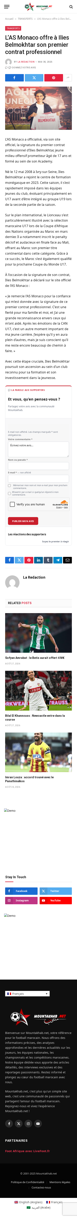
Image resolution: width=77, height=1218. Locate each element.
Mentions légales (59, 1182)
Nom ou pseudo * (18, 459)
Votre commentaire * (20, 439)
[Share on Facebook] (14, 77)
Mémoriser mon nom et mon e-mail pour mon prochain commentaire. (40, 487)
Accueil (9, 19)
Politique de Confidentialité (27, 1182)
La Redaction (26, 62)
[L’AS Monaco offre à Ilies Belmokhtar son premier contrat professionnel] (38, 108)
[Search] (71, 6)
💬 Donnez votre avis (22, 67)
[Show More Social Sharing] (68, 77)
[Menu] (6, 6)
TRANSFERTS (25, 19)
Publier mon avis (23, 521)
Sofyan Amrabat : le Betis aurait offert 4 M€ (34, 657)
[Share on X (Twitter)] (34, 77)
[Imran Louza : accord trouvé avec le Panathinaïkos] (38, 752)
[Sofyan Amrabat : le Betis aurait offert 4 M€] (38, 633)
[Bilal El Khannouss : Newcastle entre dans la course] (38, 690)
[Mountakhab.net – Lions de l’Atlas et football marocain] (38, 6)
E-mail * (19, 472)
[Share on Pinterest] (53, 77)
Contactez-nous (41, 1187)
